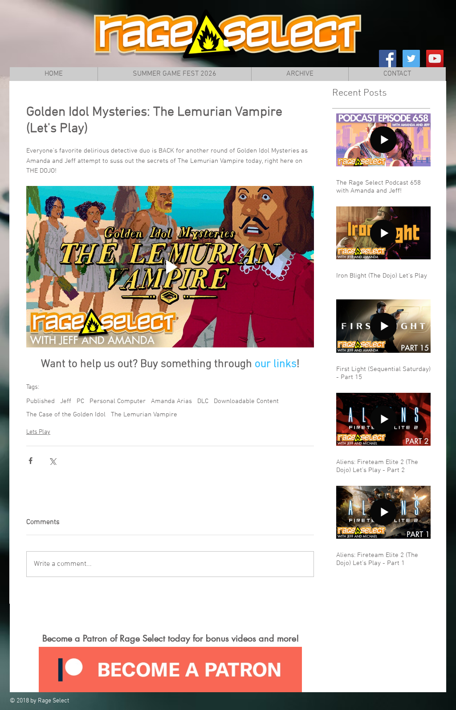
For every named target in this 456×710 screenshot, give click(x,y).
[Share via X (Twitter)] (52, 460)
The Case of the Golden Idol (66, 415)
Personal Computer (118, 401)
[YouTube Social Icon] (435, 58)
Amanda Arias (171, 401)
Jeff (65, 401)
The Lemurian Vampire (144, 415)
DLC (202, 401)
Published (40, 401)
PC (80, 401)
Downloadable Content (246, 401)
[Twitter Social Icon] (411, 58)
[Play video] (170, 266)
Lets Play (38, 432)
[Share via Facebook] (30, 460)
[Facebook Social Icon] (387, 58)
